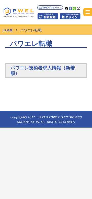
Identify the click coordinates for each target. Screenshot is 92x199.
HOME (8, 30)
